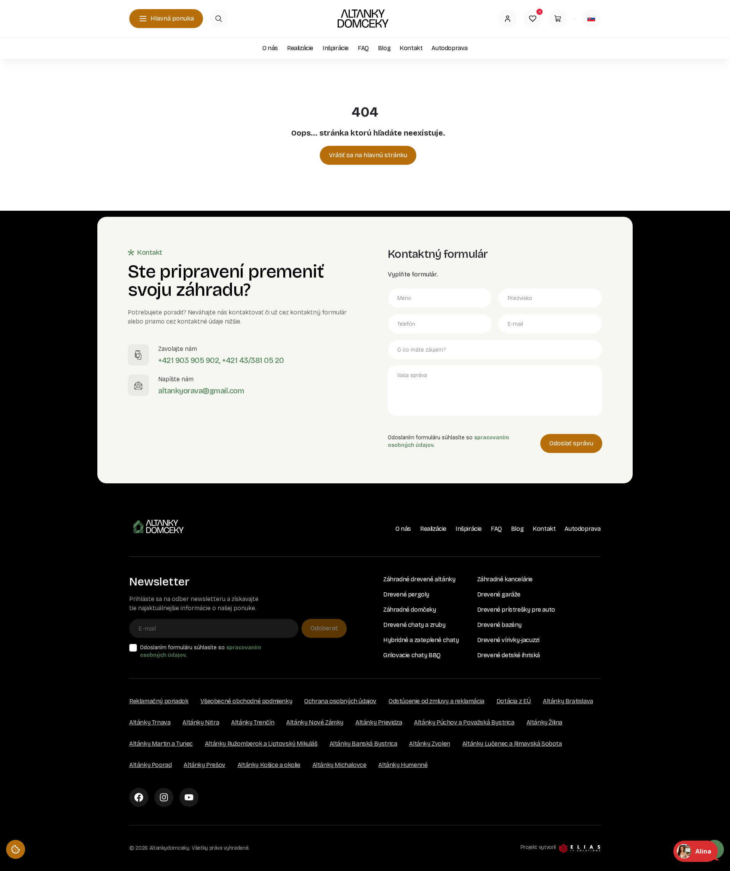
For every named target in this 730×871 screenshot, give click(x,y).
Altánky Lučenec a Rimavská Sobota (512, 743)
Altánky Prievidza (378, 722)
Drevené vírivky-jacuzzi (508, 640)
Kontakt (411, 48)
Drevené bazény (499, 624)
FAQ (363, 48)
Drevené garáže (499, 594)
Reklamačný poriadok (158, 701)
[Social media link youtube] (188, 797)
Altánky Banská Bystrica (363, 743)
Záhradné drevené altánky (419, 579)
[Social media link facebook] (138, 797)
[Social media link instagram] (163, 797)
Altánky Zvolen (429, 743)
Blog (384, 48)
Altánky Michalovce (340, 764)
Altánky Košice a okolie (269, 764)
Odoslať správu (571, 443)
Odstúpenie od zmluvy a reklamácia (436, 701)
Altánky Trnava (149, 722)
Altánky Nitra (200, 722)
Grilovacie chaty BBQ (412, 655)
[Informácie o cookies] (15, 849)
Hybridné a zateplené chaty (421, 640)
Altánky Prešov (204, 764)
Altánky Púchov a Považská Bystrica (464, 722)
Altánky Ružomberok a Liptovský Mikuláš (261, 743)
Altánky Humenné (402, 764)
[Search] (218, 18)
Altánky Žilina (544, 722)
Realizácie (300, 48)
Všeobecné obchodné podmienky (246, 701)
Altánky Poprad (150, 764)
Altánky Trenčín (252, 722)
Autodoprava (450, 48)
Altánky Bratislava (568, 701)
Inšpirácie (335, 48)
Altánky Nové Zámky (314, 722)
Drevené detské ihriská (508, 655)
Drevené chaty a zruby (414, 624)
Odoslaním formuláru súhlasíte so (200, 651)
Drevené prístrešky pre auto (516, 609)
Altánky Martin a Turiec (161, 743)
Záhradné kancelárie (505, 579)
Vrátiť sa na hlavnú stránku (368, 155)
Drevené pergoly (406, 594)
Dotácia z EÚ (514, 701)
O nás (270, 48)
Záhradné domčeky (409, 609)
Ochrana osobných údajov (340, 701)
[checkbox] (133, 648)
